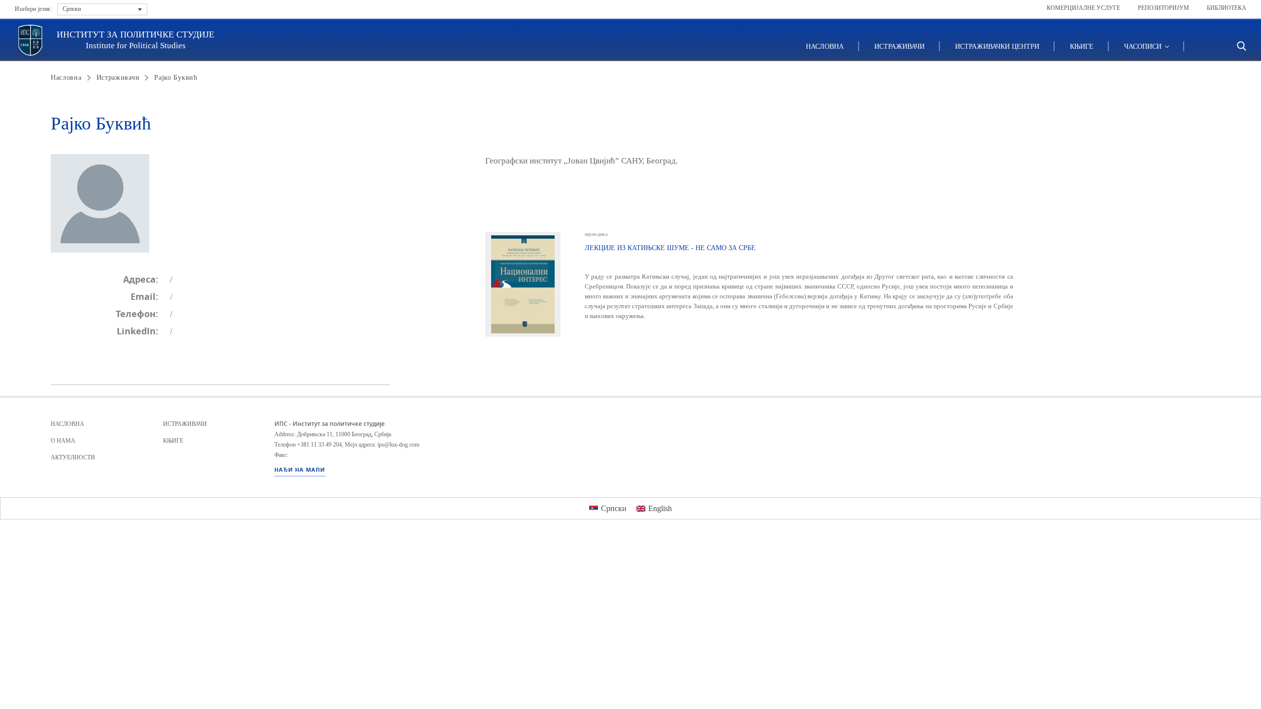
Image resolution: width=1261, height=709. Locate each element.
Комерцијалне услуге (1083, 7)
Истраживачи (899, 46)
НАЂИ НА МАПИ (299, 469)
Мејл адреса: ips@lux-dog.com (382, 444)
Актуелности (73, 457)
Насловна (825, 46)
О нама (63, 440)
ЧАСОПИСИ (1143, 46)
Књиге (1082, 46)
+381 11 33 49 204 (319, 444)
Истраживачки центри (997, 46)
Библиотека (1226, 7)
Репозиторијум (1163, 7)
